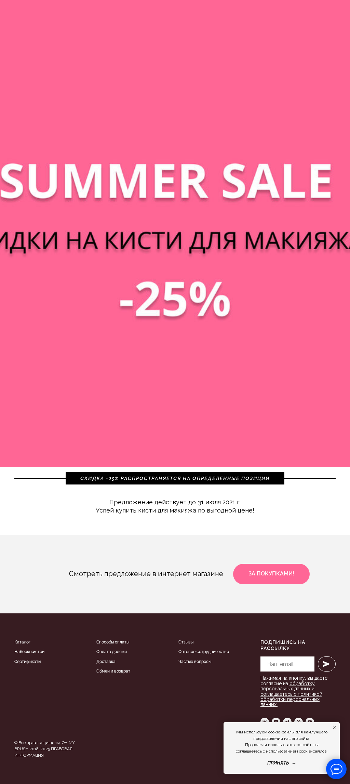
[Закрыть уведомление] (334, 727)
